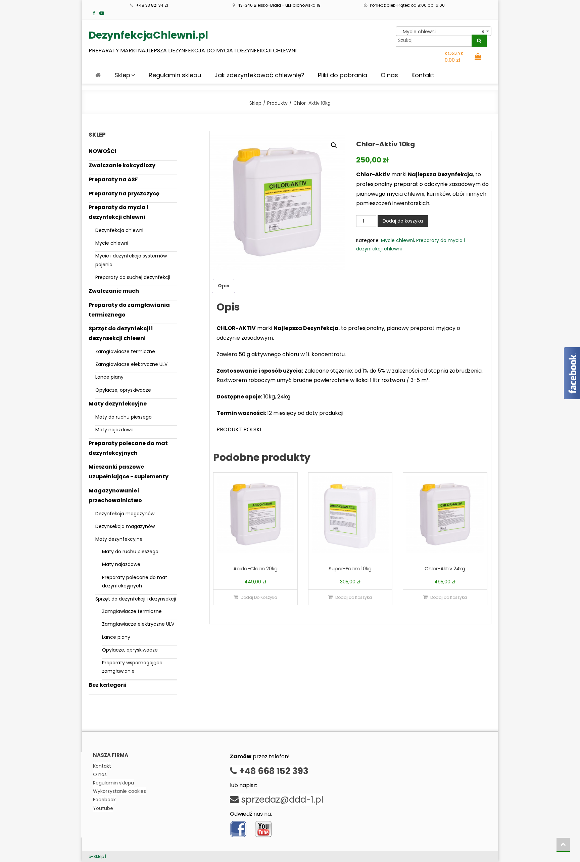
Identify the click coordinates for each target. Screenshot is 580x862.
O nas (389, 75)
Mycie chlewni (397, 240)
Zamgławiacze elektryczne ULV (131, 364)
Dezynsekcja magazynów (125, 526)
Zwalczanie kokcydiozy (122, 165)
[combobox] (443, 31)
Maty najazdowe (114, 429)
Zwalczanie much (114, 291)
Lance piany (109, 377)
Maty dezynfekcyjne (118, 404)
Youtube (103, 808)
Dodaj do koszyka (403, 221)
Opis (223, 285)
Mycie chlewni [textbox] (441, 31)
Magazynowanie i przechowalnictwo (115, 495)
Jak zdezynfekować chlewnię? (259, 75)
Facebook (104, 799)
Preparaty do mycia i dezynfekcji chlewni (118, 212)
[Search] (479, 41)
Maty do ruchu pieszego (123, 417)
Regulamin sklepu (175, 75)
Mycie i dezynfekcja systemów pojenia (131, 260)
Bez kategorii (108, 685)
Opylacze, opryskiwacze (123, 390)
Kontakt (423, 75)
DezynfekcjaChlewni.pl (148, 35)
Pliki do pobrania (342, 75)
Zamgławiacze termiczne (125, 351)
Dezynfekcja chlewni (119, 230)
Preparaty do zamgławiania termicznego (129, 310)
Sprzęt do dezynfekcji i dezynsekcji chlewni (121, 333)
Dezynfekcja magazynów (124, 513)
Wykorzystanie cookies (119, 791)
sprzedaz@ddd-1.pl (281, 800)
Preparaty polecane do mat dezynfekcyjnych (128, 448)
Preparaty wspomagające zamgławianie (132, 666)
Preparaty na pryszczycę (124, 193)
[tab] (223, 286)
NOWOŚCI (102, 151)
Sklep (122, 75)
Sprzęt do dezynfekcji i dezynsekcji (135, 598)
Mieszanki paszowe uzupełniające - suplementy (128, 471)
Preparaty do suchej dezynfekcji (132, 277)
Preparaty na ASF (113, 179)
